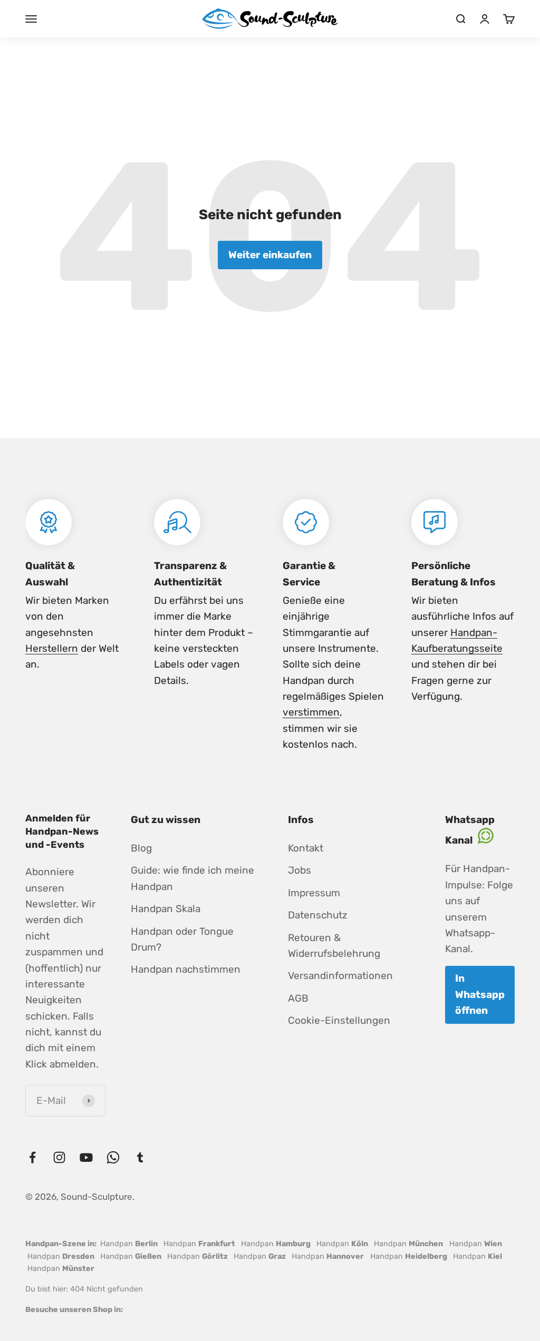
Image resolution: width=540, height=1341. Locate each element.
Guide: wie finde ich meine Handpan (192, 878)
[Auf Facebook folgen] (32, 1157)
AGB (298, 998)
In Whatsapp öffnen (480, 994)
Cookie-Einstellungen (339, 1020)
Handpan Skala (165, 909)
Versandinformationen (340, 976)
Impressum (314, 893)
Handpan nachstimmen (185, 969)
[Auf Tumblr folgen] (140, 1157)
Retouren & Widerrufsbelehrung (334, 946)
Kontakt (305, 848)
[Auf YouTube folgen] (86, 1157)
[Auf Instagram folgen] (59, 1157)
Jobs (299, 870)
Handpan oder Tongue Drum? (182, 939)
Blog (141, 848)
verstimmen (311, 712)
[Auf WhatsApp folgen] (113, 1157)
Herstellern (51, 648)
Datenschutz (318, 915)
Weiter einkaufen (270, 255)
